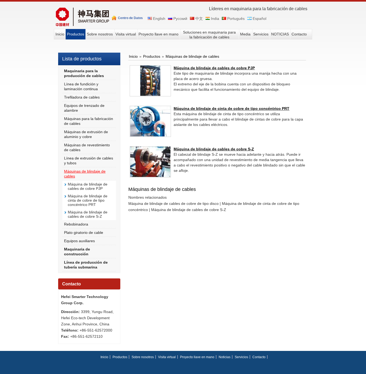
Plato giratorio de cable (83, 232)
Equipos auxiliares (79, 241)
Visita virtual (167, 357)
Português (235, 18)
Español (259, 18)
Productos (151, 56)
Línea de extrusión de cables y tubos (88, 160)
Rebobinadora (76, 224)
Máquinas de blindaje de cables (85, 173)
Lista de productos (82, 58)
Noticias (224, 357)
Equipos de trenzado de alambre (84, 107)
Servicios (241, 357)
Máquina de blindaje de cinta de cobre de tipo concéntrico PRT (87, 200)
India (214, 18)
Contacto (71, 284)
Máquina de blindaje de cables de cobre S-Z (87, 214)
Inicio (133, 56)
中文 (198, 18)
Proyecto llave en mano (197, 357)
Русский (179, 18)
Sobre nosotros (143, 357)
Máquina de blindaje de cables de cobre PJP (87, 186)
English (158, 18)
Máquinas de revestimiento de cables (87, 147)
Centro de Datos (130, 18)
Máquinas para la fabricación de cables (88, 121)
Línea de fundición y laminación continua (81, 86)
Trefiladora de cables (82, 97)
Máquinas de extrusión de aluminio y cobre (86, 134)
